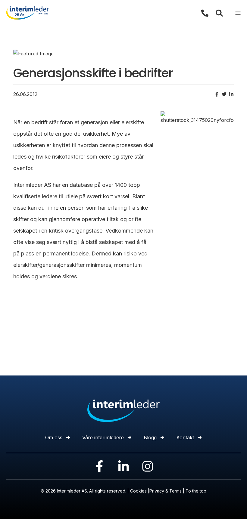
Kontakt (185, 437)
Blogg (150, 437)
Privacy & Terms (165, 490)
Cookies (138, 490)
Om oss (53, 437)
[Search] (219, 13)
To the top (196, 490)
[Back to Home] (27, 12)
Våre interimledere (103, 437)
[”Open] (238, 13)
